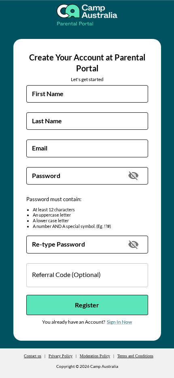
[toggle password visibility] (133, 175)
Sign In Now (119, 322)
